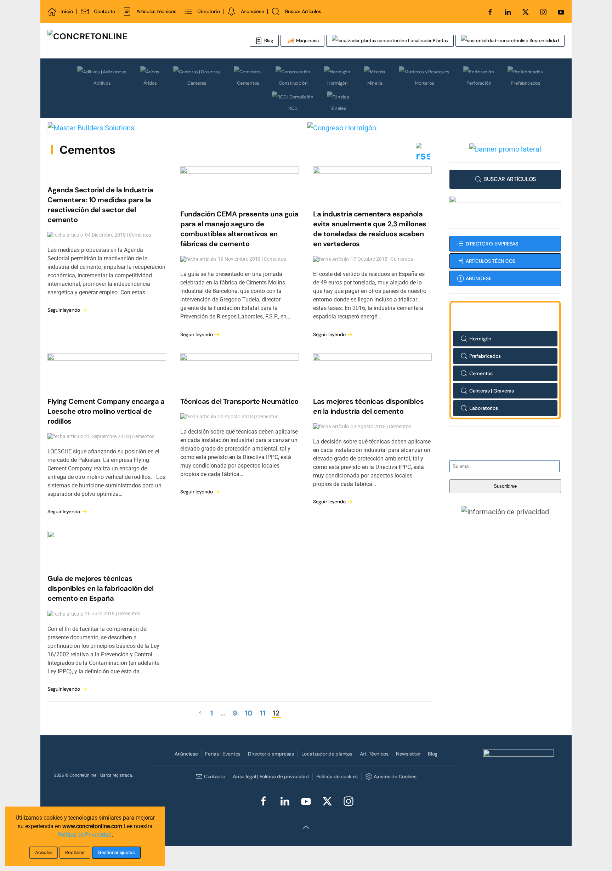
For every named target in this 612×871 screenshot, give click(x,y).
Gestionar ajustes (116, 852)
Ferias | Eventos (222, 754)
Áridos (150, 83)
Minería (374, 83)
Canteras (196, 83)
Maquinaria (307, 41)
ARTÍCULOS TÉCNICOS (490, 261)
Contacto (104, 11)
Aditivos (102, 83)
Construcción (293, 83)
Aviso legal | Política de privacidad (271, 776)
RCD (292, 108)
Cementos (248, 83)
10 (249, 713)
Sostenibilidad (543, 41)
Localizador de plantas (326, 754)
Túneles (338, 108)
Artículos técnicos (156, 11)
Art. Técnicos (374, 754)
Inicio (67, 11)
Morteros (424, 83)
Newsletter (408, 754)
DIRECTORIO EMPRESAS (492, 244)
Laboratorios (483, 408)
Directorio (208, 11)
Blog (268, 41)
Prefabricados (525, 83)
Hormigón (337, 83)
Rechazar (75, 852)
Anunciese (252, 11)
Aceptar (43, 852)
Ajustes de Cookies (395, 776)
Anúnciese (186, 754)
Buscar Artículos (303, 11)
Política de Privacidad (84, 834)
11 (263, 713)
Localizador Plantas (427, 41)
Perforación (478, 83)
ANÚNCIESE (478, 278)
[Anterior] (201, 713)
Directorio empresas (271, 754)
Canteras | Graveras (491, 391)
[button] (505, 511)
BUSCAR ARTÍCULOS (509, 179)
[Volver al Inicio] (130, 41)
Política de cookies (337, 776)
